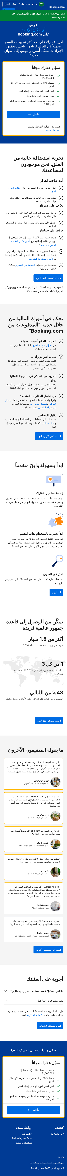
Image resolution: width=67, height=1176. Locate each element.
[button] (33, 15)
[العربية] (41, 4)
